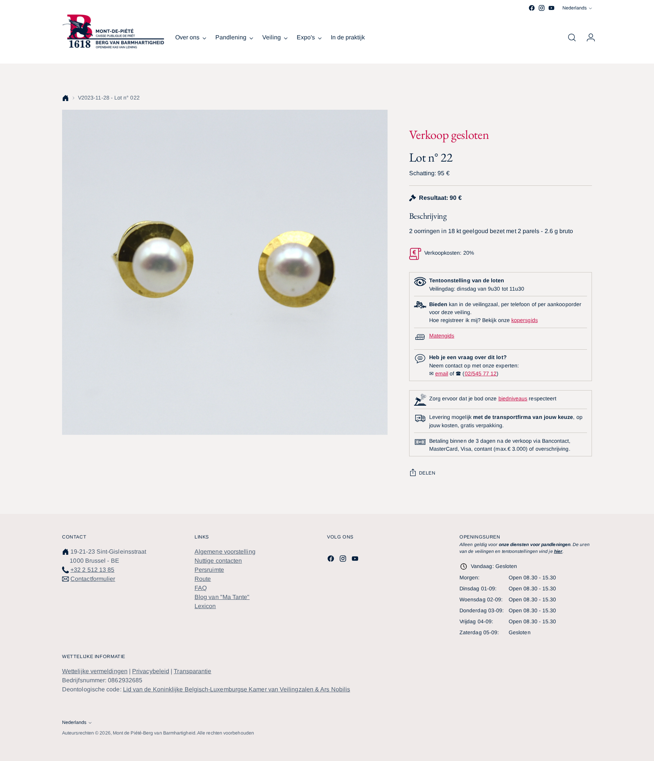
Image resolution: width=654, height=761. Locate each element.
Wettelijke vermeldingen (95, 671)
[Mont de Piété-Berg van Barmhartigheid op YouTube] (551, 8)
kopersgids (524, 320)
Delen (427, 473)
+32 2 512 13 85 (92, 569)
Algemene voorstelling (225, 551)
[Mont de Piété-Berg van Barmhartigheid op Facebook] (531, 8)
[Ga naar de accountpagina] (587, 37)
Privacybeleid (150, 671)
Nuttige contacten (218, 560)
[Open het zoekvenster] (571, 37)
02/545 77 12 (481, 373)
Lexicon (205, 606)
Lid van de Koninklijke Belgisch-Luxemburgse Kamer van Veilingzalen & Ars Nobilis (236, 689)
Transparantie (192, 671)
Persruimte (209, 569)
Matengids (442, 336)
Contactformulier (92, 579)
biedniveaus (513, 398)
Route (203, 579)
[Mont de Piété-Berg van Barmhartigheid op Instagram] (541, 8)
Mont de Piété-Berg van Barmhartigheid (154, 733)
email (441, 373)
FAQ (201, 588)
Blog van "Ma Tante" (222, 597)
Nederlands (574, 8)
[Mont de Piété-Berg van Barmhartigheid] (113, 31)
